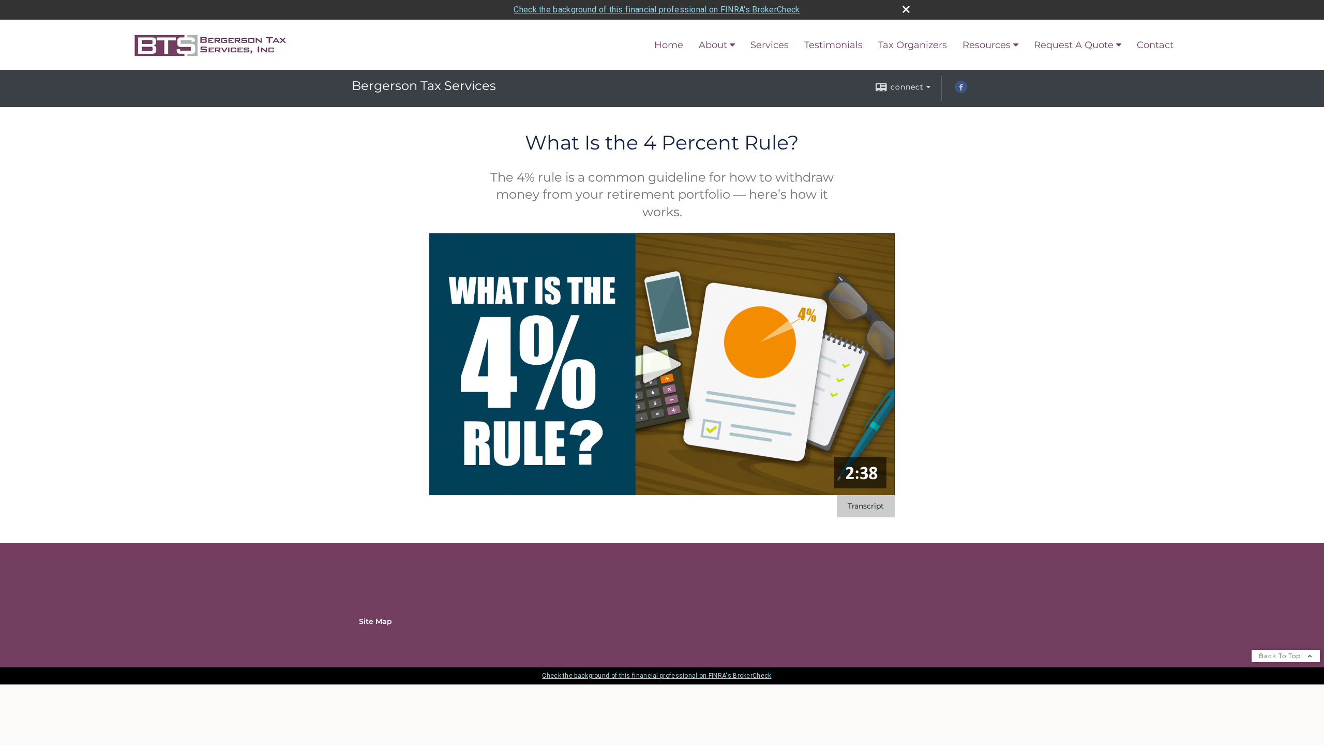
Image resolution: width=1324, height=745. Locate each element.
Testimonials (833, 45)
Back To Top (1281, 656)
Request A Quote (1074, 45)
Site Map (375, 621)
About (713, 45)
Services (769, 45)
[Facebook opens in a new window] (961, 90)
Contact (1155, 45)
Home (668, 45)
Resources (986, 45)
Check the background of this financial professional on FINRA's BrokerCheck (657, 9)
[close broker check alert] (906, 9)
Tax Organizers (912, 45)
